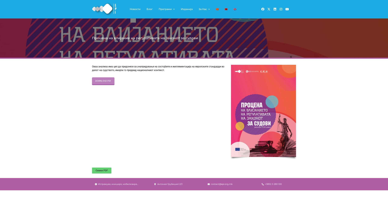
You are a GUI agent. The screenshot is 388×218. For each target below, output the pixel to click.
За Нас (203, 9)
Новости (135, 9)
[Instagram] (281, 9)
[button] (101, 170)
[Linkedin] (275, 9)
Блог (150, 9)
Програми (165, 9)
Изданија (187, 9)
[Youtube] (287, 9)
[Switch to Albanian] (226, 9)
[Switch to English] (235, 9)
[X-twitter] (269, 9)
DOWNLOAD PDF (103, 81)
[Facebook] (263, 9)
